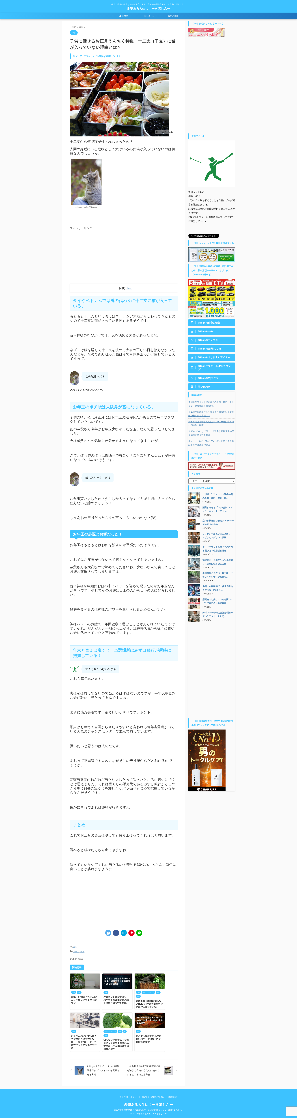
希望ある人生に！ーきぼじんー (150, 8)
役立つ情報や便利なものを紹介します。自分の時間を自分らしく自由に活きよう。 (148, 1110)
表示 (129, 288)
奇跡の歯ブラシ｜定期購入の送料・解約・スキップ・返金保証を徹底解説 (211, 404)
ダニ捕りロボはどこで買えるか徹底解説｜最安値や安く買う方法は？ (211, 413)
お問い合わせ (148, 16)
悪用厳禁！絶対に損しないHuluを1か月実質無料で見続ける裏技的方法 (149, 1003)
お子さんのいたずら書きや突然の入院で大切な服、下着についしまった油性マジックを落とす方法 (84, 1041)
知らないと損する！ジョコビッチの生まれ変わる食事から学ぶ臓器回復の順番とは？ (116, 1044)
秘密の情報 (173, 16)
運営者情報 (173, 1097)
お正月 (76, 951)
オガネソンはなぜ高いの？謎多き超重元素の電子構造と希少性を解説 (116, 999)
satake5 (162, 132)
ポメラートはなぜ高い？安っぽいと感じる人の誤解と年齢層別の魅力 (211, 443)
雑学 (75, 947)
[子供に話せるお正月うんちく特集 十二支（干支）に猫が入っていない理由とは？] (124, 933)
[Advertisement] (96, 252)
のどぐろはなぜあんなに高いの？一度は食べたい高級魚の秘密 (148, 1038)
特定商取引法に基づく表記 (153, 1097)
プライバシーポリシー (128, 1097)
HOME (124, 16)
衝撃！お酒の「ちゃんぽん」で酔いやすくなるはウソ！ (84, 999)
